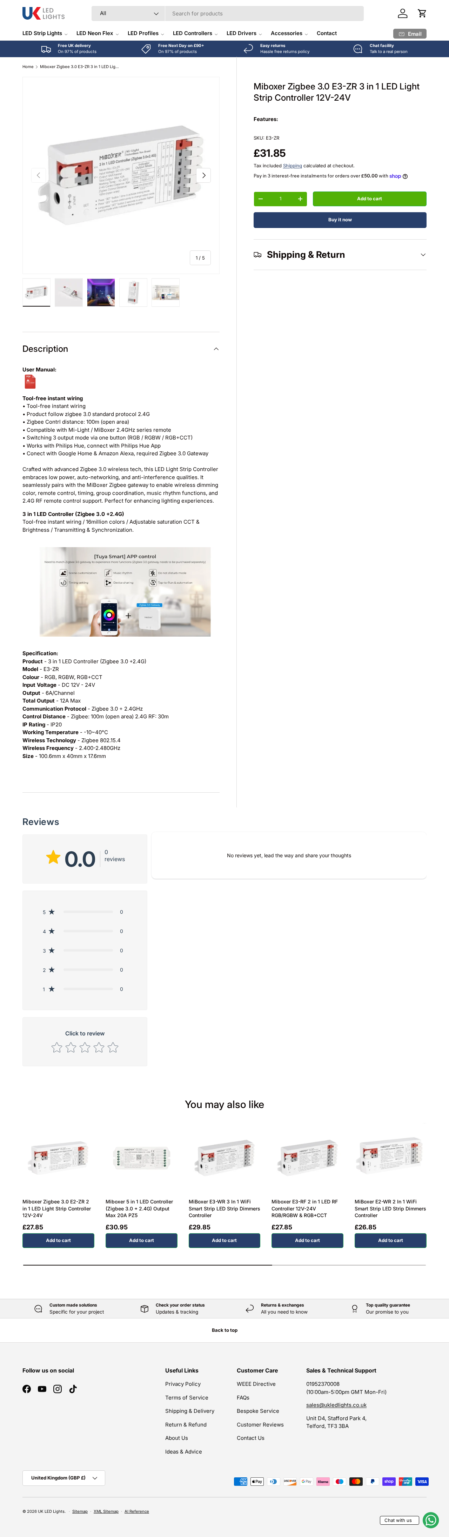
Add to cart (369, 198)
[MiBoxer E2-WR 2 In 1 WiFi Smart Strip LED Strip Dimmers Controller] (391, 1158)
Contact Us (250, 1438)
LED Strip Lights (42, 33)
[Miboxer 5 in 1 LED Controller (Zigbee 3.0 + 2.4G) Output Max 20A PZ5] (141, 1158)
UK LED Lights (51, 1511)
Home (28, 67)
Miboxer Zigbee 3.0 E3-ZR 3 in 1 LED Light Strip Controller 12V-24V (79, 67)
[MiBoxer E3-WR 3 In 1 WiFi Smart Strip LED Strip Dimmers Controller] (225, 1158)
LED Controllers (192, 33)
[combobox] (228, 13)
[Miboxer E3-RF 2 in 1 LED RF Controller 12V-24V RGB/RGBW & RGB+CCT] (307, 1158)
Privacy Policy (183, 1384)
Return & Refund (186, 1424)
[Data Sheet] (30, 377)
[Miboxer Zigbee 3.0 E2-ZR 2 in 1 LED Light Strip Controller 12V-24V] (58, 1158)
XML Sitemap (106, 1511)
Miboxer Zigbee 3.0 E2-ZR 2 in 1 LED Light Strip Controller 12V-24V (56, 1208)
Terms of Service (186, 1397)
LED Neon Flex (94, 33)
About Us (176, 1438)
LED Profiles (143, 33)
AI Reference (137, 1511)
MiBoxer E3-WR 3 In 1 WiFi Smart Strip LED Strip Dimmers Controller (224, 1208)
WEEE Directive (256, 1384)
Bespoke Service (258, 1411)
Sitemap (80, 1511)
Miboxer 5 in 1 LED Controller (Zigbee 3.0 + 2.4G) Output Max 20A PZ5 (139, 1208)
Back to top (224, 1330)
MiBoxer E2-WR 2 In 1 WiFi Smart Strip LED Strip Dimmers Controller (390, 1208)
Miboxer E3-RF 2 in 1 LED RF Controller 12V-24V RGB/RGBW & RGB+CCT (305, 1208)
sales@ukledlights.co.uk (336, 1405)
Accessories (286, 33)
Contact (327, 33)
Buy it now (340, 219)
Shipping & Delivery (189, 1411)
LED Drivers (241, 33)
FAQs (243, 1397)
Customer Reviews (260, 1424)
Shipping (292, 165)
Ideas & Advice (183, 1451)
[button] (422, 13)
